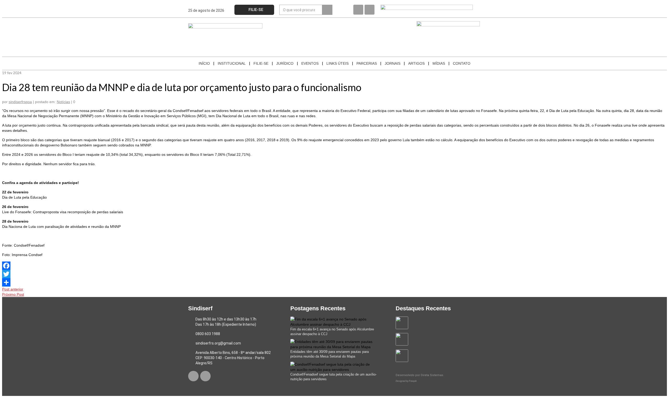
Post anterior (12, 289)
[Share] (334, 282)
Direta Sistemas (432, 375)
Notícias (63, 102)
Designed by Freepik (406, 381)
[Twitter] (334, 274)
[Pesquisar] (327, 10)
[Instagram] (369, 10)
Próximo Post (13, 294)
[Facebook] (358, 10)
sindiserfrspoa (20, 102)
